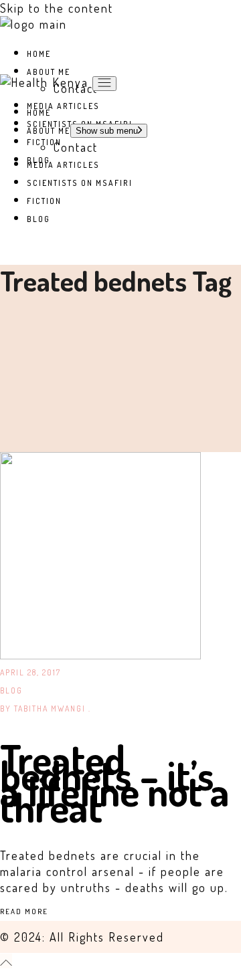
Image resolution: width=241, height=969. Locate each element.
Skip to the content (56, 8)
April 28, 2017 (30, 672)
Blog (11, 690)
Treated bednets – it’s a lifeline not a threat (115, 782)
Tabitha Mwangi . (45, 709)
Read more (24, 911)
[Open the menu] (104, 83)
